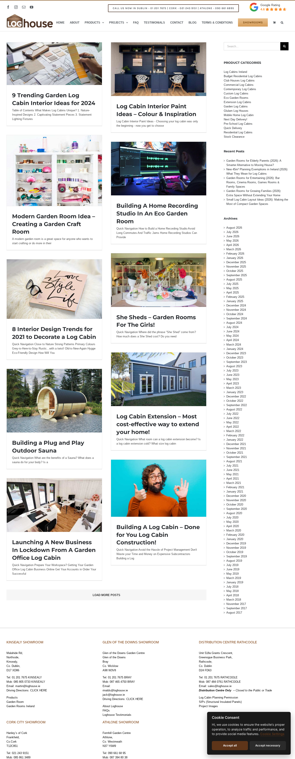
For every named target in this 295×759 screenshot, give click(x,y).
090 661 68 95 (117, 753)
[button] (282, 22)
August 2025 (234, 279)
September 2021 (236, 457)
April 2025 (232, 292)
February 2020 (235, 534)
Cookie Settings (272, 734)
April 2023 (232, 383)
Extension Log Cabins (237, 102)
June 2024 (232, 331)
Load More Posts (106, 595)
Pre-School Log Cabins (238, 123)
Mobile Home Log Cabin (239, 115)
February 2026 (235, 253)
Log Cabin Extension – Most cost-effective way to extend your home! (157, 424)
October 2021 (234, 452)
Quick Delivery (233, 128)
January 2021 (234, 491)
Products (12, 697)
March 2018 (233, 599)
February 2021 (235, 487)
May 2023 (232, 379)
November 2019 (236, 547)
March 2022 (233, 431)
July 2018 (232, 586)
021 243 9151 (20, 753)
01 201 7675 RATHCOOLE (221, 677)
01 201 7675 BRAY (120, 677)
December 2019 (236, 543)
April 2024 (232, 340)
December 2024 (236, 305)
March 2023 (233, 387)
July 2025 (232, 283)
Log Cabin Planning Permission (218, 697)
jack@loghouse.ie (114, 694)
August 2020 (234, 513)
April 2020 (232, 526)
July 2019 (232, 565)
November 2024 (236, 309)
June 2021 (232, 470)
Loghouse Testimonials (117, 714)
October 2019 (234, 552)
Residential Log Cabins (238, 132)
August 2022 (234, 409)
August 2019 (234, 560)
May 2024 (232, 335)
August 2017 (234, 612)
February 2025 (235, 296)
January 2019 (234, 582)
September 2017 (236, 608)
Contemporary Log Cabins (240, 89)
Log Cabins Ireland (235, 71)
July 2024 (232, 327)
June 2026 (232, 236)
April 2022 (232, 426)
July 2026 (232, 232)
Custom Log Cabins (236, 93)
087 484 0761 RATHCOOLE (223, 681)
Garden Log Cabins (236, 106)
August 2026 (234, 227)
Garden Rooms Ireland (20, 706)
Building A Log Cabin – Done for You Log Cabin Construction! (158, 535)
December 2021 (236, 444)
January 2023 (234, 392)
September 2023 (236, 362)
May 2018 (232, 591)
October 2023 (234, 357)
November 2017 (236, 604)
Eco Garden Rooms (236, 97)
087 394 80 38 (118, 757)
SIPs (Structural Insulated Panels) (220, 701)
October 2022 (234, 400)
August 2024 (234, 322)
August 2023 (234, 366)
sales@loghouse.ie (220, 686)
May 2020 (232, 521)
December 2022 (236, 396)
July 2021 (232, 465)
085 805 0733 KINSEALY (29, 681)
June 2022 (232, 418)
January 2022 (234, 439)
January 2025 (234, 301)
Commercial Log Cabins (239, 84)
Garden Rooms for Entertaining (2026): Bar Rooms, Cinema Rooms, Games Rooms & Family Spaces (253, 182)
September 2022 (236, 405)
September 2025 (236, 275)
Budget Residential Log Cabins (243, 76)
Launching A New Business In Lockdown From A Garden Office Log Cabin (54, 550)
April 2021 (232, 478)
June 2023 (232, 374)
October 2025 (234, 271)
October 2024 (234, 314)
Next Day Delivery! (235, 119)
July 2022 (232, 413)
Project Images (208, 706)
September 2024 (236, 318)
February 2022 (235, 435)
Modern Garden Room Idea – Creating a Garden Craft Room (53, 224)
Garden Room (15, 701)
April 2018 (232, 595)
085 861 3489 (22, 757)
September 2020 (236, 508)
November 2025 (236, 266)
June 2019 (232, 569)
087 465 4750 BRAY (122, 681)
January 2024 (234, 349)
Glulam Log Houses (236, 110)
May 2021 (232, 474)
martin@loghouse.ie (27, 686)
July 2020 (232, 517)
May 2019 (232, 573)
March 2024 (233, 344)
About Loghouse (113, 706)
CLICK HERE (38, 690)
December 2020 (236, 495)
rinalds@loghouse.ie (115, 690)
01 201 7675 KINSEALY (27, 677)
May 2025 (232, 288)
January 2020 (234, 539)
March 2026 (233, 249)
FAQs (106, 710)
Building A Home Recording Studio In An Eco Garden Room (157, 213)
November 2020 (236, 500)
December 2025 (236, 262)
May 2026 (232, 240)
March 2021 (233, 483)
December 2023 (236, 353)
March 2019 (233, 578)
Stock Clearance (234, 136)
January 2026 (234, 258)
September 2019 (236, 556)
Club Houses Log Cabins (239, 80)
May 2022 (232, 422)
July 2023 (232, 370)
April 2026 (232, 245)
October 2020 (234, 504)
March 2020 (233, 530)
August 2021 (234, 461)
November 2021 (236, 448)
